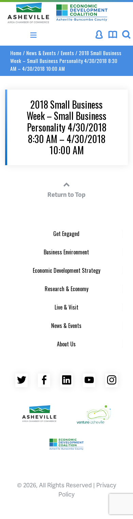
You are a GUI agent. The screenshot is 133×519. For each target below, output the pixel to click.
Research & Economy (66, 289)
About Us (66, 344)
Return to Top (66, 194)
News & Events (41, 53)
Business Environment (66, 252)
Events (67, 53)
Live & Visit (66, 307)
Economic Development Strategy (66, 270)
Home (15, 53)
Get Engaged (66, 234)
